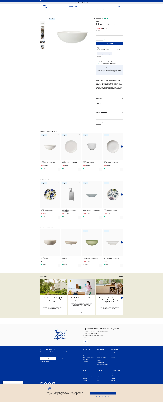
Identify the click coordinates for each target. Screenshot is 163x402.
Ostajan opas (99, 366)
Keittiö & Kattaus (61, 12)
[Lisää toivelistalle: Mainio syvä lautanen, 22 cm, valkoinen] (121, 230)
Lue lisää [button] (99, 56)
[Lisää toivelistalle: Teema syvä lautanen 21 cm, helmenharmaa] (100, 182)
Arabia (97, 21)
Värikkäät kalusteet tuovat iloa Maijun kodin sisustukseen (81, 299)
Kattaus (44, 15)
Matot (80, 12)
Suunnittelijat (102, 9)
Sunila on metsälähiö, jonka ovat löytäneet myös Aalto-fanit (53, 300)
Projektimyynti (113, 352)
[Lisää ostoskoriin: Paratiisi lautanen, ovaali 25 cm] (59, 217)
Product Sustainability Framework (101, 358)
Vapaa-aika (111, 12)
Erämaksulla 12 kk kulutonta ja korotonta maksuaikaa (81, 0)
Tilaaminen (85, 352)
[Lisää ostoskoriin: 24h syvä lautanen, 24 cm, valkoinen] (121, 169)
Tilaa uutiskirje (60, 358)
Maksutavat (85, 354)
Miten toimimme (114, 354)
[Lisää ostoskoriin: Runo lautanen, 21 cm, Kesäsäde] (121, 217)
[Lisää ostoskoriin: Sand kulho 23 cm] (79, 265)
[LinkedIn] (53, 383)
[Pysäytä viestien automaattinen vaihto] (93, 1)
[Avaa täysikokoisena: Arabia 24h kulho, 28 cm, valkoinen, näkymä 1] (72, 36)
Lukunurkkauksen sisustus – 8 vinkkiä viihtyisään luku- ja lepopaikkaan (109, 300)
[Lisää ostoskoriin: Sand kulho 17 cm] (59, 265)
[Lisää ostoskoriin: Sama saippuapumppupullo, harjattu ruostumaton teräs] (79, 217)
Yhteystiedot (85, 361)
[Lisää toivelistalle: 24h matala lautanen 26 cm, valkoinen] (79, 134)
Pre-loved (85, 380)
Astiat (48, 15)
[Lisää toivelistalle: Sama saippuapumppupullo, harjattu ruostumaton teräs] (79, 182)
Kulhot (51, 15)
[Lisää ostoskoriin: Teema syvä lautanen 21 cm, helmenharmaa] (100, 217)
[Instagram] (41, 383)
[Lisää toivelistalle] (94, 19)
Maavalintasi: (42, 361)
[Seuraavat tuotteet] (122, 146)
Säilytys (75, 12)
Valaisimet (53, 12)
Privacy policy (50, 395)
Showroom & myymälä (87, 376)
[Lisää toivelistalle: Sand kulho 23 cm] (79, 230)
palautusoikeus (110, 61)
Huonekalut (46, 12)
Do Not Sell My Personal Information (103, 396)
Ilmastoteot (99, 360)
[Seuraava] (122, 298)
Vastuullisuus (99, 355)
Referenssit (113, 357)
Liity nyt (109, 54)
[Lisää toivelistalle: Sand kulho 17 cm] (58, 230)
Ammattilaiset (85, 373)
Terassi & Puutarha (102, 12)
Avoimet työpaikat (100, 354)
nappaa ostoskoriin (102, 71)
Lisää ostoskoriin (109, 43)
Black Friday (113, 380)
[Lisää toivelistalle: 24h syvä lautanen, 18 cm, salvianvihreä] (100, 230)
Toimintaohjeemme (100, 362)
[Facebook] (45, 383)
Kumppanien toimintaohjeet (102, 364)
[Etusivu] (40, 15)
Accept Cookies (103, 393)
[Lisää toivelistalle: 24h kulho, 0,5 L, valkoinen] (100, 134)
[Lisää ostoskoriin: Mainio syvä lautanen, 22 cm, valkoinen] (121, 265)
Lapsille (118, 12)
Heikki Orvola (99, 26)
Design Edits (113, 375)
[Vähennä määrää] (97, 39)
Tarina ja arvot (100, 352)
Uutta (66, 9)
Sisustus (69, 12)
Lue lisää (84, 337)
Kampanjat (70, 9)
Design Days (61, 9)
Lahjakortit (113, 376)
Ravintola (85, 378)
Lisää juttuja (120, 276)
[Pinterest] (49, 383)
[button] (116, 6)
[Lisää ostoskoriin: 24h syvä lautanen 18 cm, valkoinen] (59, 169)
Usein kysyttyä (86, 359)
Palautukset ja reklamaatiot (88, 357)
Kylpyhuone (94, 12)
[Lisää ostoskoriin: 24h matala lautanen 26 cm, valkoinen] (79, 169)
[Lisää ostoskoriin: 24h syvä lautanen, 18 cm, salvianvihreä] (100, 265)
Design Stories (82, 9)
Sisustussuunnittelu (90, 9)
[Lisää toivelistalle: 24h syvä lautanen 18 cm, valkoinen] (58, 134)
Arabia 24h (98, 124)
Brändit (96, 9)
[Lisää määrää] (102, 39)
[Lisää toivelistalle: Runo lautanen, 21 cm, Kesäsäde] (121, 182)
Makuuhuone (86, 12)
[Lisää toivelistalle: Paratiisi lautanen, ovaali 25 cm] (58, 182)
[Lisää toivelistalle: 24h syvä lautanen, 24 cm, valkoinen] (121, 134)
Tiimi (111, 355)
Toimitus (84, 355)
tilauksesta (113, 63)
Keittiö (98, 380)
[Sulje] (21, 382)
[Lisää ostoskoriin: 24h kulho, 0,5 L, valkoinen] (100, 169)
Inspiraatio (76, 9)
